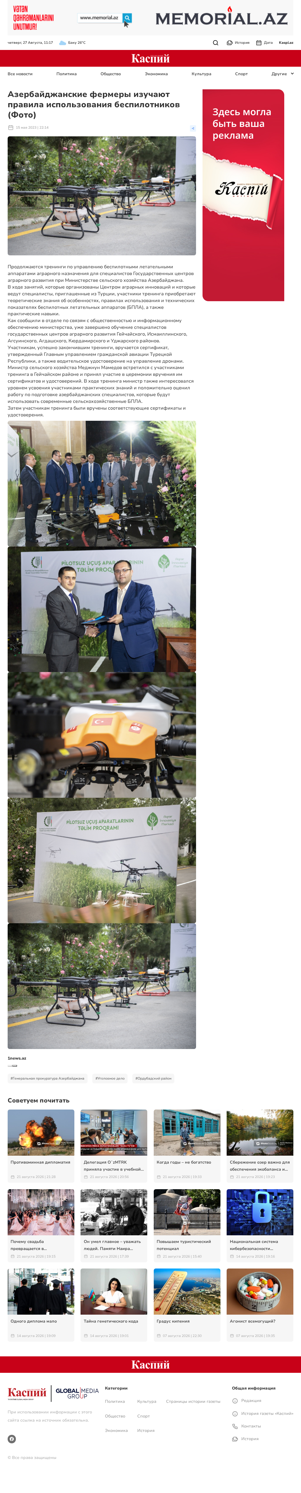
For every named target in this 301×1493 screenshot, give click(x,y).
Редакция (250, 1400)
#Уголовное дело (110, 1078)
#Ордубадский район (153, 1078)
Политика (66, 74)
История (242, 42)
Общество (111, 74)
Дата (268, 42)
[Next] (14, 1066)
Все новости (20, 74)
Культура (201, 74)
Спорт (241, 74)
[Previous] (10, 1066)
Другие (279, 74)
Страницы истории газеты (193, 1401)
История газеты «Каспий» (266, 1413)
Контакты (250, 1426)
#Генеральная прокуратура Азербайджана (47, 1078)
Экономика (156, 74)
